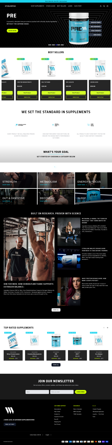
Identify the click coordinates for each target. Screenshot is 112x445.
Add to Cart (25, 97)
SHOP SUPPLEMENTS (37, 6)
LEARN (70, 6)
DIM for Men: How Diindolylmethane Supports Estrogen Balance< (28, 285)
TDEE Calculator (77, 414)
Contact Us (57, 414)
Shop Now (12, 30)
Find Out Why (9, 424)
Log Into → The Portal (98, 414)
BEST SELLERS (61, 6)
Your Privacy (57, 424)
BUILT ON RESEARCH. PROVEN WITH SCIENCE (56, 213)
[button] (107, 6)
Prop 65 (56, 419)
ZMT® (77, 354)
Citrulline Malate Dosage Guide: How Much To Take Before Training (95, 249)
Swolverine (9, 441)
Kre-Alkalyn (98, 354)
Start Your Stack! (63, 1)
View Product (25, 92)
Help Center (57, 411)
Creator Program (97, 409)
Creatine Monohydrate (35, 354)
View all (56, 310)
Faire (94, 416)
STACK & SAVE (50, 6)
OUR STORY (78, 6)
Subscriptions (57, 409)
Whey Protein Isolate (13, 354)
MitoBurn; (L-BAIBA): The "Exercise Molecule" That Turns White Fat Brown (94, 220)
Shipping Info (57, 421)
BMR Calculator (77, 411)
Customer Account (58, 416)
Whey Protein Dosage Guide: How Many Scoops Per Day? (94, 279)
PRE (56, 354)
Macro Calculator (77, 409)
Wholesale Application (98, 411)
